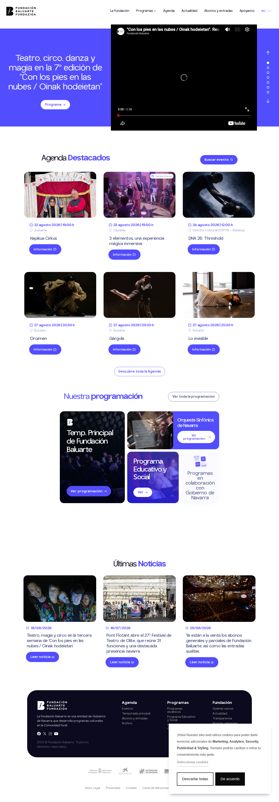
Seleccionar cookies (192, 762)
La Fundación (119, 11)
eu (269, 11)
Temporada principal (136, 714)
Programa (53, 104)
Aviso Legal (92, 788)
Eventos (127, 709)
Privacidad (113, 788)
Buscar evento (216, 160)
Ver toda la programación (193, 396)
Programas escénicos (174, 710)
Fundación (222, 703)
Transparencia (222, 719)
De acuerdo (230, 779)
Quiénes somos (223, 709)
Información (43, 249)
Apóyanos (247, 11)
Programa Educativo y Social (181, 718)
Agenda (169, 11)
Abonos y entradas (218, 11)
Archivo (127, 723)
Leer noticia (40, 657)
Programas (144, 11)
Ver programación (87, 491)
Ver (140, 492)
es (263, 11)
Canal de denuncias (155, 788)
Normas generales (225, 723)
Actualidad (189, 11)
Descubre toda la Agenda (139, 371)
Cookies (131, 788)
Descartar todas (195, 779)
